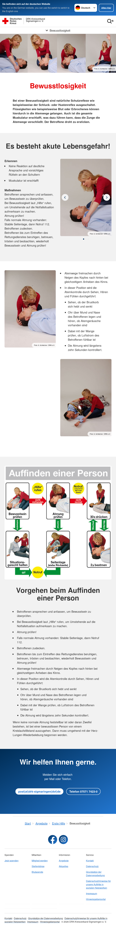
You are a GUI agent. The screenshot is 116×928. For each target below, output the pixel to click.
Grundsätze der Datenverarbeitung (95, 873)
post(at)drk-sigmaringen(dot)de (39, 791)
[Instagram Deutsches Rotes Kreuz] (63, 839)
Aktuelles (63, 866)
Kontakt (90, 860)
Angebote (64, 860)
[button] (83, 239)
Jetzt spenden (12, 860)
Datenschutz (92, 866)
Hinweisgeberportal (96, 899)
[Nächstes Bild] (65, 197)
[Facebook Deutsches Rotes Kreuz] (52, 839)
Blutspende (37, 872)
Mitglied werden (40, 860)
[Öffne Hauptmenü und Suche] (110, 21)
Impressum (91, 893)
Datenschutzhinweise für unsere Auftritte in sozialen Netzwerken (98, 884)
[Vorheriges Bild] (106, 197)
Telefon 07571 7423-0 (83, 791)
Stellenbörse (38, 866)
